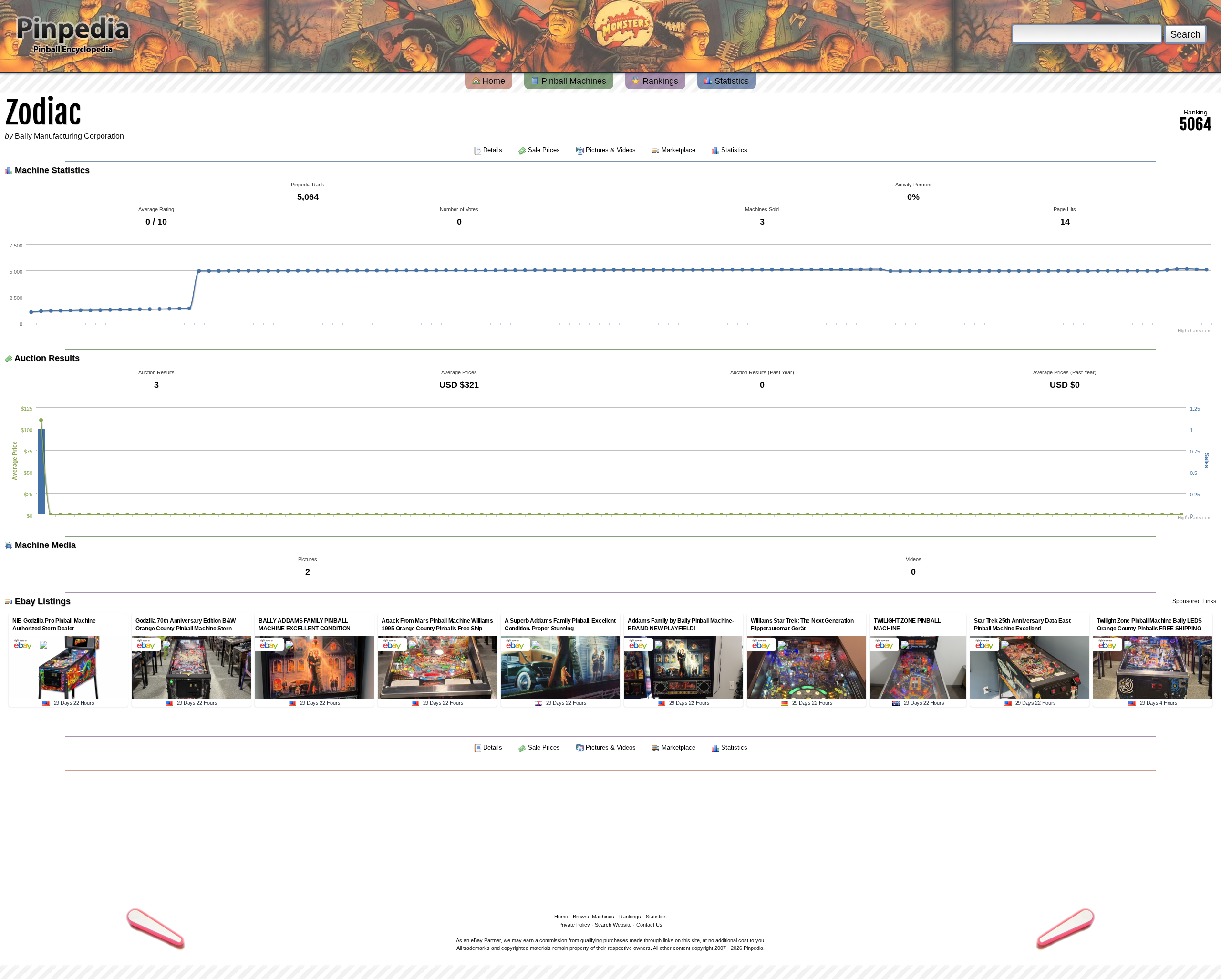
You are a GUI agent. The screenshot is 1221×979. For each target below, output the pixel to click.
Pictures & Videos (611, 150)
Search (1185, 34)
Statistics (730, 81)
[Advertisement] (610, 840)
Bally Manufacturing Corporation (69, 136)
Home (492, 81)
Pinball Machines (572, 81)
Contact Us (649, 924)
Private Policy (574, 924)
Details (492, 150)
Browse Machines (593, 916)
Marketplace (678, 150)
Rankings (659, 81)
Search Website (613, 924)
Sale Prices (544, 150)
